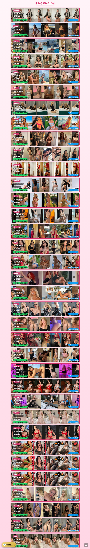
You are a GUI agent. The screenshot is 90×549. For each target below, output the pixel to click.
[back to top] (86, 545)
